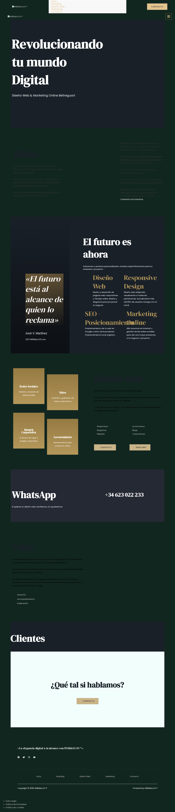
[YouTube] (34, 757)
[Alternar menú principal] (169, 16)
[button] (157, 6)
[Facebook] (19, 757)
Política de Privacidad (16, 804)
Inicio (54, 1)
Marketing (57, 9)
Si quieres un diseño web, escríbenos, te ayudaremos (37, 506)
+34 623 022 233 (124, 494)
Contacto (56, 12)
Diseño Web (58, 6)
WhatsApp (34, 494)
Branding (56, 4)
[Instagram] (29, 757)
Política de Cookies (15, 807)
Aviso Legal (11, 801)
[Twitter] (24, 757)
